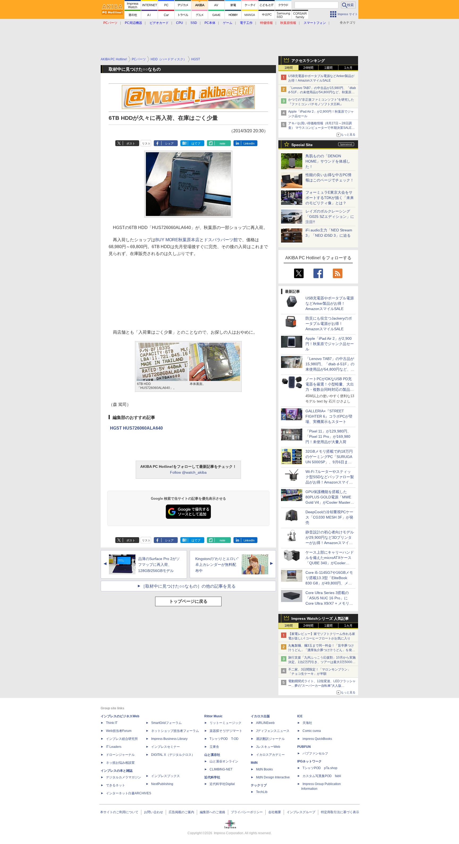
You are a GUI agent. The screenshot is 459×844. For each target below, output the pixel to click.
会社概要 (274, 812)
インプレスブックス (165, 776)
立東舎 (214, 747)
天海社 (307, 723)
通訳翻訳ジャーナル (270, 739)
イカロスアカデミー (270, 755)
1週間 (328, 68)
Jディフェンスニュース (273, 731)
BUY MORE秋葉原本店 (177, 239)
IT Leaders (113, 747)
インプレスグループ (301, 812)
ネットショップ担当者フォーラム (175, 731)
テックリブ (259, 785)
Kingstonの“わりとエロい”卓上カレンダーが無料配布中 (217, 565)
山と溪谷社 (212, 755)
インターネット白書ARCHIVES (128, 793)
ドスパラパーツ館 (221, 239)
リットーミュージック (225, 723)
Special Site (302, 145)
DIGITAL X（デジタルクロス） (173, 755)
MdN (254, 763)
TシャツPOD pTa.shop (320, 768)
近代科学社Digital (222, 784)
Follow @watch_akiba (188, 472)
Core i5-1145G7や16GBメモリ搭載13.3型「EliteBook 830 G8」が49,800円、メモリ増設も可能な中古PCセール (329, 583)
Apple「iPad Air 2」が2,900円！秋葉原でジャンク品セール (329, 343)
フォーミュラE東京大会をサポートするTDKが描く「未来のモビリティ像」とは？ (329, 197)
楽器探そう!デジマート (226, 731)
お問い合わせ (153, 812)
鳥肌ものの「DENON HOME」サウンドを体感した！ (327, 161)
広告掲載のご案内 (181, 812)
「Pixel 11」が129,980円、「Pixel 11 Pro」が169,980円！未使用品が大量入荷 (328, 436)
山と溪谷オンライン (224, 761)
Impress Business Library (169, 739)
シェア (169, 143)
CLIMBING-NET (221, 769)
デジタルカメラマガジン (123, 777)
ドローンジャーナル (120, 755)
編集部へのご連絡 (212, 812)
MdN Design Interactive (273, 777)
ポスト (130, 143)
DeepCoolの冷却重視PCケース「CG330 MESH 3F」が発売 (329, 517)
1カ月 (348, 68)
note (222, 143)
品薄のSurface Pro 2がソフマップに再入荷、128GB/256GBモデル (159, 565)
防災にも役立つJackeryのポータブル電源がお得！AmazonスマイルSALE (328, 323)
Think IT (111, 723)
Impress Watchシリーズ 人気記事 (320, 618)
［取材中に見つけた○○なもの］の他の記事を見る (188, 586)
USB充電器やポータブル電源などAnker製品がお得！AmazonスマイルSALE (329, 303)
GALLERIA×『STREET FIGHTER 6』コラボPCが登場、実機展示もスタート (328, 416)
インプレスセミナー (165, 747)
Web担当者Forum (118, 731)
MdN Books (264, 769)
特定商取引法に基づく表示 (340, 812)
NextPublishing (162, 784)
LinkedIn (249, 143)
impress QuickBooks (317, 739)
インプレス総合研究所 (122, 739)
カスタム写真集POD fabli (322, 776)
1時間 (288, 68)
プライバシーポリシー (247, 812)
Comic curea (312, 731)
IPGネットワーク (309, 761)
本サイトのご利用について (119, 812)
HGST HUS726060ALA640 (136, 428)
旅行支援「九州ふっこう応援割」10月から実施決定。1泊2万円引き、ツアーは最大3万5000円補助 (322, 662)
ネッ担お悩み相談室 (120, 763)
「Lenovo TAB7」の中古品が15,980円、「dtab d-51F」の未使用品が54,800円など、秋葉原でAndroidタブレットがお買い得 (322, 92)
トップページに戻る (188, 601)
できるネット (115, 785)
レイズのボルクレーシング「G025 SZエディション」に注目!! (329, 216)
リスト (146, 143)
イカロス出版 (260, 716)
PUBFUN (304, 747)
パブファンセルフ (315, 753)
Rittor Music (213, 716)
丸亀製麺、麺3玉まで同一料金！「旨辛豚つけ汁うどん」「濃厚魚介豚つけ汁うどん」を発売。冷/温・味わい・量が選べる (321, 650)
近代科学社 (212, 777)
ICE (300, 716)
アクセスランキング (308, 60)
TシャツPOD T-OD (224, 739)
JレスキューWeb (268, 747)
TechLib (261, 792)
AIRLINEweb (265, 723)
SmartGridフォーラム (166, 723)
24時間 (308, 68)
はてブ (196, 143)
